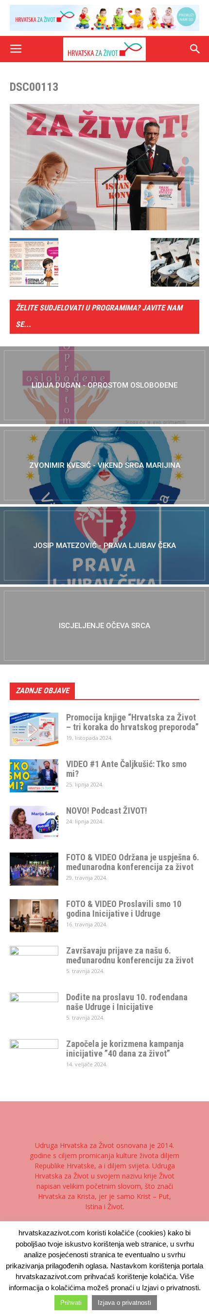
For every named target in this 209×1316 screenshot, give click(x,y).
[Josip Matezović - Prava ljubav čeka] (104, 545)
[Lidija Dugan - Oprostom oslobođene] (104, 385)
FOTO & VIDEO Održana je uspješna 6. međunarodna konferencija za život (132, 862)
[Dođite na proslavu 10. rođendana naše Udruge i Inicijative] (34, 1009)
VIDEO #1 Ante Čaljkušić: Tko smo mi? (126, 769)
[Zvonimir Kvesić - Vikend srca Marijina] (104, 465)
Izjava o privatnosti (124, 1302)
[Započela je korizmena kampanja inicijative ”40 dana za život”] (34, 1056)
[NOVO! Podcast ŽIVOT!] (34, 822)
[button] (195, 49)
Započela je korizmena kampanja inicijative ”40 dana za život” (125, 1049)
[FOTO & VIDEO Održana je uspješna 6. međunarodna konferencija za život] (34, 869)
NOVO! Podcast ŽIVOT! (106, 810)
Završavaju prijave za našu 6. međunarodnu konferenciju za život (129, 955)
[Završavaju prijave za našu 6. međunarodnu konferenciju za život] (34, 963)
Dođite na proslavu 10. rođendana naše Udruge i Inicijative (127, 1002)
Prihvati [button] (71, 1302)
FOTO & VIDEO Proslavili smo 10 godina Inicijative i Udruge (123, 909)
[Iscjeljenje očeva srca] (104, 626)
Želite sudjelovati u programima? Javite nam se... (99, 316)
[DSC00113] (104, 228)
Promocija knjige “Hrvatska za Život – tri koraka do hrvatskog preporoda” (132, 722)
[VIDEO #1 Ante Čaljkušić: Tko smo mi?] (34, 776)
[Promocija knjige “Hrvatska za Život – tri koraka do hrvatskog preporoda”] (34, 729)
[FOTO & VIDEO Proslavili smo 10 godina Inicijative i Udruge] (34, 916)
